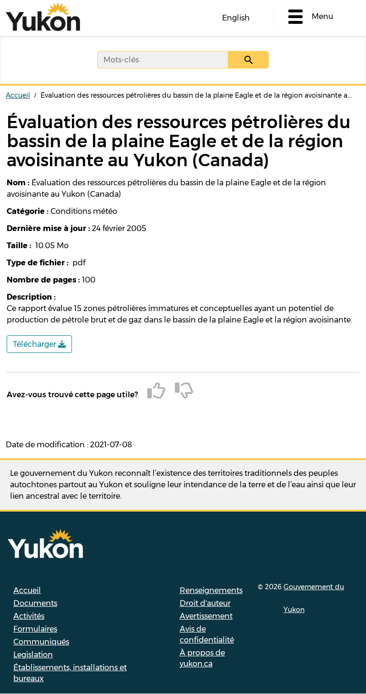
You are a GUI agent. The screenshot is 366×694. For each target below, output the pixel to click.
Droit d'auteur (205, 603)
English (236, 17)
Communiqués (41, 641)
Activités (28, 616)
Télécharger (35, 344)
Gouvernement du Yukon (314, 598)
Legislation (33, 654)
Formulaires (35, 629)
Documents (35, 603)
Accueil (18, 95)
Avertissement (206, 616)
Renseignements (211, 590)
